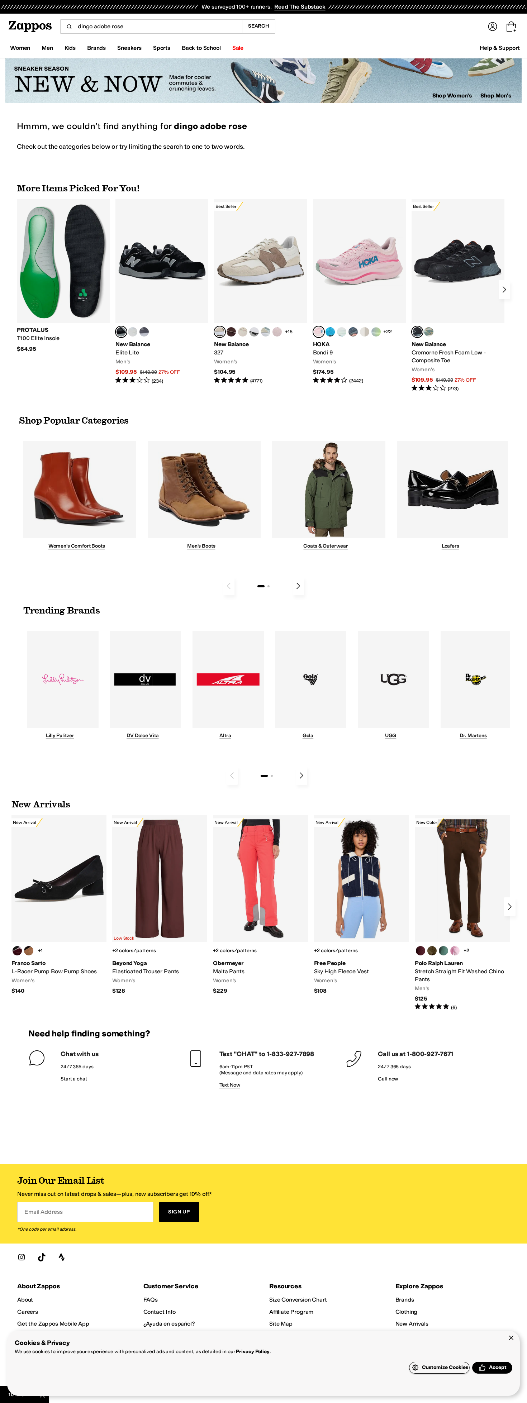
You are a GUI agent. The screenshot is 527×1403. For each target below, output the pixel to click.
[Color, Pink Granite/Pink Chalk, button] (277, 332)
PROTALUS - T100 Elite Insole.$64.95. (63, 276)
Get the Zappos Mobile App (53, 1323)
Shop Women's (452, 95)
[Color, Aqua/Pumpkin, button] (429, 332)
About (25, 1299)
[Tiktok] (41, 1257)
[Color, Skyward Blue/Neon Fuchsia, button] (330, 332)
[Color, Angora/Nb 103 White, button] (265, 332)
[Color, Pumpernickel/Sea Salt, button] (231, 332)
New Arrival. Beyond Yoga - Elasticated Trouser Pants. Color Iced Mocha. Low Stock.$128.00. (159, 905)
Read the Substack (299, 6)
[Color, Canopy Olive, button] (432, 950)
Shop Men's (495, 95)
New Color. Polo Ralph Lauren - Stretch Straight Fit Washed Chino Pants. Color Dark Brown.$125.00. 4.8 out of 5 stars (462, 913)
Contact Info (159, 1311)
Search (258, 26)
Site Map (281, 1323)
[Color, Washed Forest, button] (443, 950)
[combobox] (151, 26)
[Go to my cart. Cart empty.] (511, 26)
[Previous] (228, 586)
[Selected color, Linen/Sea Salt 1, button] (219, 332)
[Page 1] (261, 586)
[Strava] (62, 1257)
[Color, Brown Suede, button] (28, 950)
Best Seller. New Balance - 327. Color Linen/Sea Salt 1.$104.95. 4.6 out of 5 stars (260, 292)
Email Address (43, 1211)
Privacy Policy (252, 1352)
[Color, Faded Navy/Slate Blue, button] (353, 332)
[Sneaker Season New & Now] (263, 80)
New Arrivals (411, 1323)
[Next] (504, 289)
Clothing (406, 1311)
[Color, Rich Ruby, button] (420, 950)
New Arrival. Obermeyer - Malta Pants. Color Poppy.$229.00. (260, 905)
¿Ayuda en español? (169, 1323)
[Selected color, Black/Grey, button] (417, 332)
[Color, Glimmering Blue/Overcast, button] (376, 332)
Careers (27, 1311)
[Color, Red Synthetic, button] (17, 950)
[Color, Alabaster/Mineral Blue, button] (364, 332)
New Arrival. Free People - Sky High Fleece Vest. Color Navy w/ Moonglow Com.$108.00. (361, 905)
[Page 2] (268, 586)
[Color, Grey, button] (144, 332)
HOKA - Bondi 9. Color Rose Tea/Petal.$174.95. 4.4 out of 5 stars (359, 292)
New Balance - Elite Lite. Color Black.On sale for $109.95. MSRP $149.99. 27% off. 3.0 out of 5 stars (161, 292)
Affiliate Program (291, 1311)
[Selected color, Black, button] (121, 332)
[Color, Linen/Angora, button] (242, 332)
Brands (404, 1299)
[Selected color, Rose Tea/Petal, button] (318, 332)
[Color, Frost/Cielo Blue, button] (341, 332)
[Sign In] (492, 26)
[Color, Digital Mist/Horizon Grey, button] (254, 332)
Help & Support (500, 47)
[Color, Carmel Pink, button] (455, 950)
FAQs (150, 1299)
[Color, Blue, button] (132, 332)
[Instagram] (21, 1257)
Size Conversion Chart (298, 1299)
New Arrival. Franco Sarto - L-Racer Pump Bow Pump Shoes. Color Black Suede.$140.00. (58, 905)
